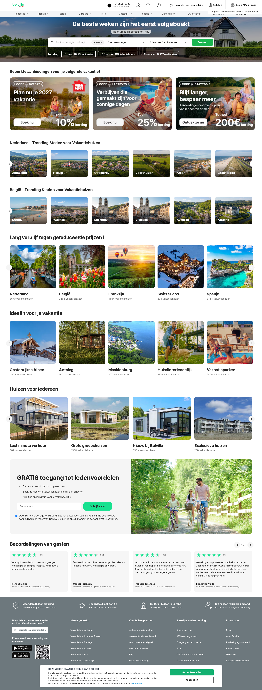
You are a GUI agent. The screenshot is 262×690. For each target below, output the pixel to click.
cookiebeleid (138, 683)
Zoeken (202, 42)
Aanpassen (192, 679)
